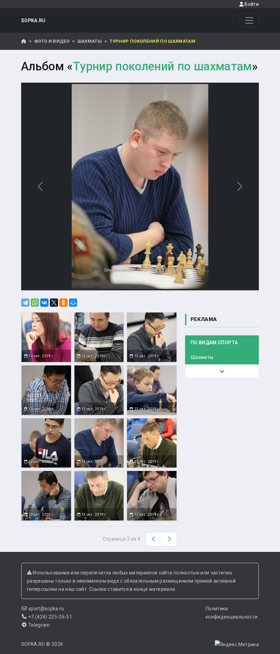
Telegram (39, 625)
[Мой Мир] (73, 302)
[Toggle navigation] (249, 20)
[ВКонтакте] (44, 302)
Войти (251, 4)
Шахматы (90, 41)
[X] (54, 302)
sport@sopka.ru (46, 608)
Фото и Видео (51, 41)
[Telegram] (25, 302)
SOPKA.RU (33, 20)
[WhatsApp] (35, 302)
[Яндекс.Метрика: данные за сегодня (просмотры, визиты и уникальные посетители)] (237, 644)
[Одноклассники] (63, 302)
